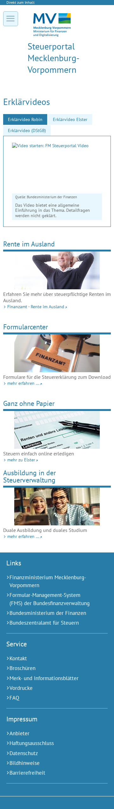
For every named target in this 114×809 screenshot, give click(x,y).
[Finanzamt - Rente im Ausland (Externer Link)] (57, 270)
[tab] (25, 119)
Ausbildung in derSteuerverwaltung (29, 476)
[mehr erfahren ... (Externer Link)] (57, 353)
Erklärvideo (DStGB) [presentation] (27, 130)
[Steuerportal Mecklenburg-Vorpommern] (52, 35)
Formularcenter (25, 326)
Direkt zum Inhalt (20, 2)
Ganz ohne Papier (28, 403)
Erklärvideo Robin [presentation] (25, 119)
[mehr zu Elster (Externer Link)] (57, 430)
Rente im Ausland (29, 243)
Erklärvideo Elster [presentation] (70, 119)
